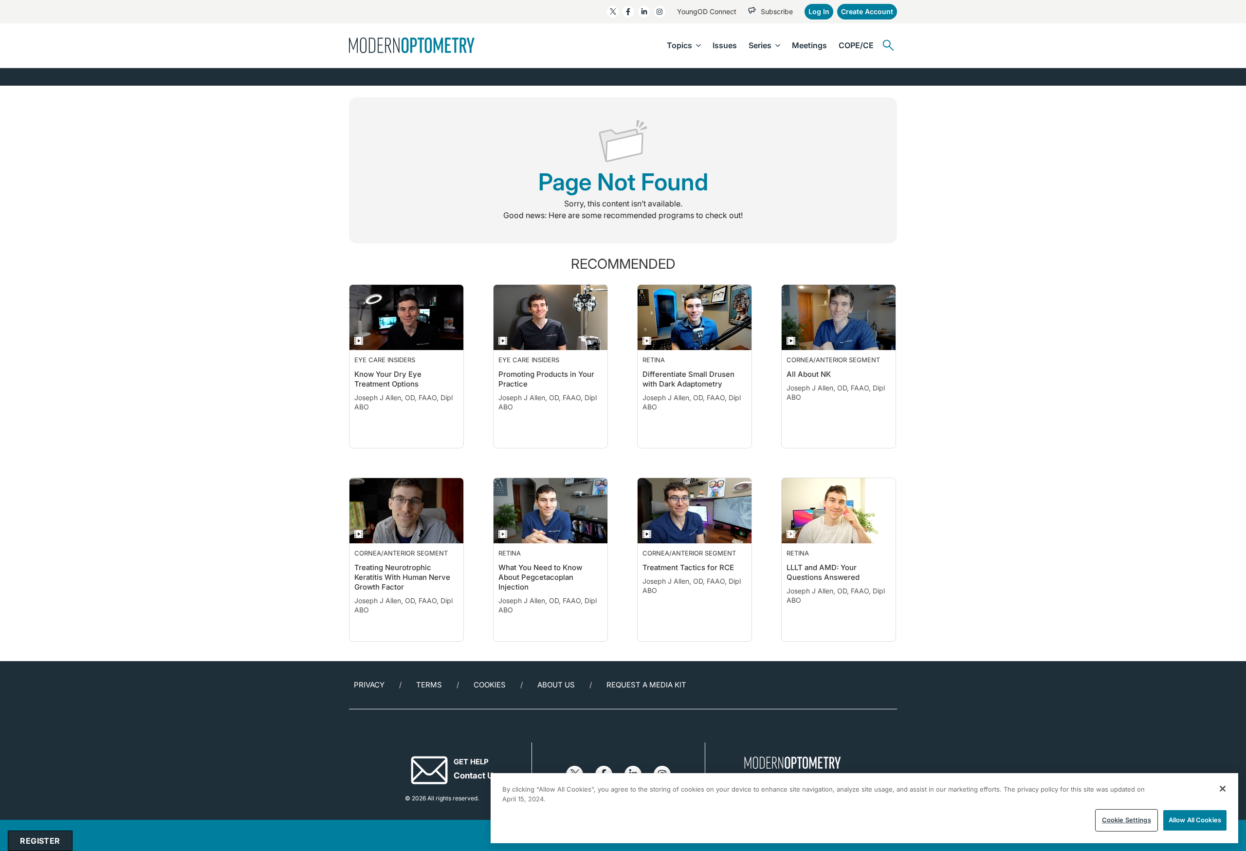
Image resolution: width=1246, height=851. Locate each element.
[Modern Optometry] (412, 45)
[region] (864, 808)
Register (40, 841)
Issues (725, 45)
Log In (818, 11)
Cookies (490, 684)
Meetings (809, 45)
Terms (429, 684)
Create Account (867, 11)
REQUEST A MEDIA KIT (646, 684)
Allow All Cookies (1195, 820)
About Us (556, 684)
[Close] (1222, 788)
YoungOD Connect (706, 11)
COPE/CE (856, 45)
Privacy (369, 684)
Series (760, 45)
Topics (679, 45)
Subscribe (777, 11)
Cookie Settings (1126, 820)
